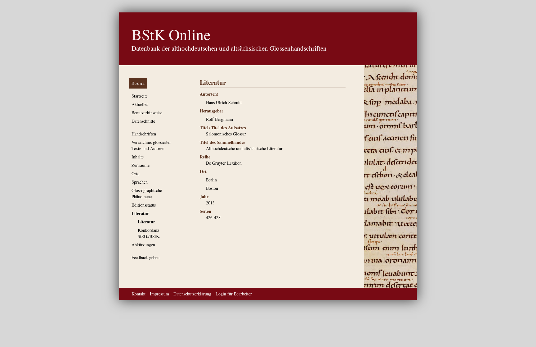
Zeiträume (141, 165)
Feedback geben (145, 257)
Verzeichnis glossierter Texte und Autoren (151, 145)
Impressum (159, 294)
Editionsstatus (144, 205)
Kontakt (138, 294)
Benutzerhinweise (147, 113)
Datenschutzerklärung (192, 294)
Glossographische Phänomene (147, 193)
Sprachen (140, 182)
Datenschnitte (143, 121)
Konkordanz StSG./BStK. (149, 233)
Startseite (140, 96)
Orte (135, 173)
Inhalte (138, 157)
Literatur (140, 213)
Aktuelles (140, 104)
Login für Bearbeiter (234, 294)
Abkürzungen (143, 245)
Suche (138, 83)
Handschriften (144, 134)
